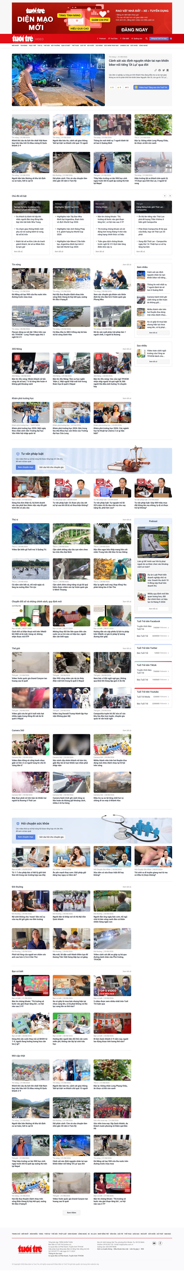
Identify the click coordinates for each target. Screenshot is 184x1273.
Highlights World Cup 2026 (67, 207)
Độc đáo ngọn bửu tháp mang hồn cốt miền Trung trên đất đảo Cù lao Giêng (110, 550)
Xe (89, 1234)
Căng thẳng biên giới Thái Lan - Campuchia (150, 208)
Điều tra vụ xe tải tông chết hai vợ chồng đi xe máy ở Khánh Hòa (109, 799)
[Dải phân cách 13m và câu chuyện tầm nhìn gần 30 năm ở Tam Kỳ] (71, 162)
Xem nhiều (142, 267)
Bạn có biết (65, 45)
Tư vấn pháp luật (59, 500)
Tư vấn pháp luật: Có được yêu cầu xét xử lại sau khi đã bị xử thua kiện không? (70, 504)
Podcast (102, 39)
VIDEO (39, 39)
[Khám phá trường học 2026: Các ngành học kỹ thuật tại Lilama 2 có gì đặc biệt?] (112, 412)
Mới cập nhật (18, 1056)
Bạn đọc (167, 1234)
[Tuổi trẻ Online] (30, 1249)
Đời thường (55, 45)
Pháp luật (63, 1234)
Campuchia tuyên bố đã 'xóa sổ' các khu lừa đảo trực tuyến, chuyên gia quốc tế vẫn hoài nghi (109, 716)
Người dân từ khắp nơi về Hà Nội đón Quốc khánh (69, 918)
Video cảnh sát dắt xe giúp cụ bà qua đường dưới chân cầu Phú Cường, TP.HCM (110, 957)
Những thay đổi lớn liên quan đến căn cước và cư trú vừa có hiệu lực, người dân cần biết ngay (69, 634)
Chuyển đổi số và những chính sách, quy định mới (37, 601)
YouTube (114, 39)
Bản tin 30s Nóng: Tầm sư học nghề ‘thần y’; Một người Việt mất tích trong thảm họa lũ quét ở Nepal (70, 381)
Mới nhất (15, 45)
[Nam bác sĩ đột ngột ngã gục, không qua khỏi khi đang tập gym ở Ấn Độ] (112, 662)
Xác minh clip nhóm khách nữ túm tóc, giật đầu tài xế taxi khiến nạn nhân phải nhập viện (70, 763)
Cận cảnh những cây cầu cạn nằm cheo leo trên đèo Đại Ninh (70, 550)
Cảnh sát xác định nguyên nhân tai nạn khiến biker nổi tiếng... (157, 275)
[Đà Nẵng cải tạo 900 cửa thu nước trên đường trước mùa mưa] (30, 278)
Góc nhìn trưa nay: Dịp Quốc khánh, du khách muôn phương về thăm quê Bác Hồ (111, 1126)
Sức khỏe (134, 45)
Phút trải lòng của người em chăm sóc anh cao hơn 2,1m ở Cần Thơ (29, 955)
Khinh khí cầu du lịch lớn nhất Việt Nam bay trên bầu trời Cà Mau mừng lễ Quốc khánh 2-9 (29, 143)
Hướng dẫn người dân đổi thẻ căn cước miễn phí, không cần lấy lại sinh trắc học (70, 1041)
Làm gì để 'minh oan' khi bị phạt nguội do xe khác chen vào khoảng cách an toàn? (152, 564)
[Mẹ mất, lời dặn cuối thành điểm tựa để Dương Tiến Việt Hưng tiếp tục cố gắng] (71, 938)
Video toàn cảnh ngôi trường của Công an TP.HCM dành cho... (156, 353)
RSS (142, 1249)
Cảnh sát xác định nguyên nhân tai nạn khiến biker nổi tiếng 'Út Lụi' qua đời (139, 62)
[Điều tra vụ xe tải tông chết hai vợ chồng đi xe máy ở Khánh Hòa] (112, 782)
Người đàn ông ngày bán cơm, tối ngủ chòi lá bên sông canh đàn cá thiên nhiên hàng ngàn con (110, 919)
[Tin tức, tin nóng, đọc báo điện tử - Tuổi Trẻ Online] (23, 38)
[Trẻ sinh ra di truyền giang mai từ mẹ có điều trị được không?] (153, 856)
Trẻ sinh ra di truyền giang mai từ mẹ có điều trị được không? (151, 873)
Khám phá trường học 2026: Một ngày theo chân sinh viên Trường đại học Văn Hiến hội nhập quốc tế (29, 430)
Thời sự (47, 1234)
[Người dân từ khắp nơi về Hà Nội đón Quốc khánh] (71, 901)
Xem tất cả (18, 252)
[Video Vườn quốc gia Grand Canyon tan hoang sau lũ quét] (30, 662)
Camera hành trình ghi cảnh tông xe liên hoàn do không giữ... (157, 300)
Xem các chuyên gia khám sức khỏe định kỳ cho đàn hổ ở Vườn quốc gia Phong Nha (110, 297)
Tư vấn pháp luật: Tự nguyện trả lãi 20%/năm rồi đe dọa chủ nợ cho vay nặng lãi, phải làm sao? (110, 505)
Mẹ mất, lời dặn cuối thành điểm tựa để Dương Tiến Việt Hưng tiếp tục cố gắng (70, 955)
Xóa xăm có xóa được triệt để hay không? (109, 873)
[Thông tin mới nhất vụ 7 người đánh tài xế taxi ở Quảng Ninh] (112, 124)
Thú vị (39, 45)
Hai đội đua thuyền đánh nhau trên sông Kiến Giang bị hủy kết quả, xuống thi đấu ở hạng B (70, 297)
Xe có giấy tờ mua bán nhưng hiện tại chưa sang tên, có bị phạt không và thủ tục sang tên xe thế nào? (70, 1003)
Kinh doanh (72, 1234)
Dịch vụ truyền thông (104, 1249)
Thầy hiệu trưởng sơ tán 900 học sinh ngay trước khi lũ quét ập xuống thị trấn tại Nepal (111, 180)
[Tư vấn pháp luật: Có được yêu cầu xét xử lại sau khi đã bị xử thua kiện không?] (71, 487)
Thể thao (75, 45)
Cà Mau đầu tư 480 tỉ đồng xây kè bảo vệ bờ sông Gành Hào (70, 333)
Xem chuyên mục (25, 467)
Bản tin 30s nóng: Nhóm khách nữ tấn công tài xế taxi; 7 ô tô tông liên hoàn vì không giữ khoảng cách (29, 381)
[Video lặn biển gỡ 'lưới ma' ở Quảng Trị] (30, 533)
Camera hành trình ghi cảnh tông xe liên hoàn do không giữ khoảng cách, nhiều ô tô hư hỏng (69, 800)
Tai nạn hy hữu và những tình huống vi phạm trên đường (27, 208)
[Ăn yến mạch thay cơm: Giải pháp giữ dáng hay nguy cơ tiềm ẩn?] (71, 856)
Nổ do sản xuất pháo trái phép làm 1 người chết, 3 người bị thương (110, 333)
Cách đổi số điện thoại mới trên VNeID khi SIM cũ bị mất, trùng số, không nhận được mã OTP (29, 634)
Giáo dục (136, 1234)
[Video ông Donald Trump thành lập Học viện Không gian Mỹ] (71, 697)
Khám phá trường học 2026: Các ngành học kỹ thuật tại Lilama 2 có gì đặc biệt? (111, 430)
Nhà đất (144, 1234)
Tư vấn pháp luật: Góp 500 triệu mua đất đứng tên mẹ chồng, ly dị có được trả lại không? (151, 505)
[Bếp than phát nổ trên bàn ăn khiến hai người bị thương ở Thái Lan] (30, 782)
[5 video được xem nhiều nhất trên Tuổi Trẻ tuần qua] (112, 985)
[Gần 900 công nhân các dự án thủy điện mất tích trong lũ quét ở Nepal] (71, 662)
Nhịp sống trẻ (103, 1234)
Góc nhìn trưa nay (111, 45)
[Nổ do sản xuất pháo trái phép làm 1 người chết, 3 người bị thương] (112, 316)
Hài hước (90, 45)
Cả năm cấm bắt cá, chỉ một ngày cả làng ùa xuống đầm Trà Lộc (28, 585)
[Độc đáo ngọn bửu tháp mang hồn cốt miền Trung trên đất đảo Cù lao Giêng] (112, 533)
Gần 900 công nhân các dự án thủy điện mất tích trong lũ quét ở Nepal (68, 679)
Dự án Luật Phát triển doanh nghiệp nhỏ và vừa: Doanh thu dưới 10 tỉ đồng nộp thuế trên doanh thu (158, 580)
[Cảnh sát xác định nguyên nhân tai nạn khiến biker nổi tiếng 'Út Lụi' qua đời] (58, 80)
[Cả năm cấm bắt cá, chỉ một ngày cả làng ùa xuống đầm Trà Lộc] (30, 568)
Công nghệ (143, 45)
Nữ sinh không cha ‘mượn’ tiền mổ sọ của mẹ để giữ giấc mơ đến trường (28, 918)
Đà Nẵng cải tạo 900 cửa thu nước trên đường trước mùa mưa (29, 295)
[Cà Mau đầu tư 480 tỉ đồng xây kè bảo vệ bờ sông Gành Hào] (71, 316)
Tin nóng (23, 45)
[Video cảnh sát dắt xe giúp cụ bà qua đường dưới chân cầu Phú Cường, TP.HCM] (112, 938)
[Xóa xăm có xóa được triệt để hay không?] (112, 856)
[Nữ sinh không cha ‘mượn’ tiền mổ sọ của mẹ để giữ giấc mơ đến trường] (30, 901)
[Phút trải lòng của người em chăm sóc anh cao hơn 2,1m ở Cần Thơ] (30, 938)
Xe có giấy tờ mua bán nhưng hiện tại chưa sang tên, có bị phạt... (157, 324)
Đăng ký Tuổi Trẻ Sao (159, 39)
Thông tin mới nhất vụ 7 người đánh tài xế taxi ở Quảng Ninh (111, 141)
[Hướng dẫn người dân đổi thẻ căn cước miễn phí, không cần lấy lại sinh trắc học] (71, 1023)
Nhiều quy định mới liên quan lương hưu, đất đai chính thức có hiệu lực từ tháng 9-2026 (158, 597)
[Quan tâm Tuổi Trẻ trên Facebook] (160, 1243)
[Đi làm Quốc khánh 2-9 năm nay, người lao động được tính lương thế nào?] (112, 1023)
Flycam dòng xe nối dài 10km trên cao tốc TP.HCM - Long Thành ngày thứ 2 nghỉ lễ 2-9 (29, 334)
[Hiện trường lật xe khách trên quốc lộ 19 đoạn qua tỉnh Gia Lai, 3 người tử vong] (153, 162)
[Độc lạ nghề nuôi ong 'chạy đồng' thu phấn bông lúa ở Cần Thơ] (112, 568)
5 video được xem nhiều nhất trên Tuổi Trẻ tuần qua (111, 1002)
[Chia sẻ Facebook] (159, 70)
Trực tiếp (32, 45)
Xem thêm (71, 1212)
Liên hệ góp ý (134, 1249)
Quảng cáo (138, 39)
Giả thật (160, 1234)
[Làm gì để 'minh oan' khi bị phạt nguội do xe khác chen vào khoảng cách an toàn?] (153, 542)
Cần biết (125, 39)
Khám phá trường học (23, 398)
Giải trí (83, 45)
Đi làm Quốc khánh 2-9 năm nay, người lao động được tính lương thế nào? (111, 1040)
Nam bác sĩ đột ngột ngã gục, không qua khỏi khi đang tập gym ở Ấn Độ (110, 679)
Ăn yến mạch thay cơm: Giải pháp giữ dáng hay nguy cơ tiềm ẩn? (69, 873)
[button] (165, 196)
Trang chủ (16, 1234)
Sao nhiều (142, 345)
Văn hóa (113, 1234)
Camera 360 (124, 45)
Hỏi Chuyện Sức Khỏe (102, 870)
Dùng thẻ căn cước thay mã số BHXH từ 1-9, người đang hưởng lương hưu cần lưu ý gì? (29, 1041)
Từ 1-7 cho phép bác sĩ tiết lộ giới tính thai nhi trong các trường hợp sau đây (29, 873)
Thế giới (47, 45)
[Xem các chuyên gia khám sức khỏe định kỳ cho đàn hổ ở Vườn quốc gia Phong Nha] (112, 278)
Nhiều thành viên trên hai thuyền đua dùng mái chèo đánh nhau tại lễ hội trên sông (110, 763)
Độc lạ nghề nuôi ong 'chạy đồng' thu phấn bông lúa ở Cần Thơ (110, 585)
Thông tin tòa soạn (55, 1254)
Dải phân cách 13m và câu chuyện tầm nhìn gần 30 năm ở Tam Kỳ (70, 179)
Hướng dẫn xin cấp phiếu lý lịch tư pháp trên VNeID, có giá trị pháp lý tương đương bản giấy (111, 634)
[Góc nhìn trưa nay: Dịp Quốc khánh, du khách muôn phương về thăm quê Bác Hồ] (112, 1107)
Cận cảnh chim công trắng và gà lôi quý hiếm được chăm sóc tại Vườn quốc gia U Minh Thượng (70, 587)
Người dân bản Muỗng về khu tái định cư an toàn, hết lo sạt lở (28, 179)
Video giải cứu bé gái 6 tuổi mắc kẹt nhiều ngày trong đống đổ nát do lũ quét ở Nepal (28, 716)
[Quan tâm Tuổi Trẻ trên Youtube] (154, 1243)
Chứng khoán (102, 207)
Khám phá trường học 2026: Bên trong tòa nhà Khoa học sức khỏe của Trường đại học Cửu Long (70, 430)
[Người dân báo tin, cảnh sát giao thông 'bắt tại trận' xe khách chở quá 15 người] (71, 124)
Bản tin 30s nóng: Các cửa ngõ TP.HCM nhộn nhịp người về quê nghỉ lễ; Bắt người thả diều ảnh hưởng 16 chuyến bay (111, 383)
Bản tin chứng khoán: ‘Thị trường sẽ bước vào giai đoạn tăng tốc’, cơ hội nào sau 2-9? (28, 1003)
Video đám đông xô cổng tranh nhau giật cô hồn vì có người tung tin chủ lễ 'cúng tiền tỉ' (29, 763)
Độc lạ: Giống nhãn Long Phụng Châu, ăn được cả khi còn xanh (151, 141)
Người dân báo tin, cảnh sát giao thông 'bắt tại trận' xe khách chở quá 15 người (70, 141)
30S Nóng (99, 45)
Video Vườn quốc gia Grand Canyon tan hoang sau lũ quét (29, 679)
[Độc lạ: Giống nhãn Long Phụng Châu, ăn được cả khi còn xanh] (153, 124)
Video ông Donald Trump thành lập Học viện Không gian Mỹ (70, 714)
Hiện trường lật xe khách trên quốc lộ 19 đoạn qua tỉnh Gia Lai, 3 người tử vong (151, 180)
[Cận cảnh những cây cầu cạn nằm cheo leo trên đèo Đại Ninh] (71, 533)
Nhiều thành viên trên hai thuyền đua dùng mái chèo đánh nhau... (157, 312)
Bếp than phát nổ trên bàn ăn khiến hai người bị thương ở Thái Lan (29, 799)
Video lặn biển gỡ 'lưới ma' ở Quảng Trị (29, 549)
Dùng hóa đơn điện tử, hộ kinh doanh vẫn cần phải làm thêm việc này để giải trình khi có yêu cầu (29, 505)
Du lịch (94, 1234)
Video (41, 1234)
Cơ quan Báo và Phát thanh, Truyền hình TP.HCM (65, 1256)
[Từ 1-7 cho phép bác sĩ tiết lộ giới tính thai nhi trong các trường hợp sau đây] (30, 856)
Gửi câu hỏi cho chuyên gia (51, 467)
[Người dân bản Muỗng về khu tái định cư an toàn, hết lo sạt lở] (30, 162)
